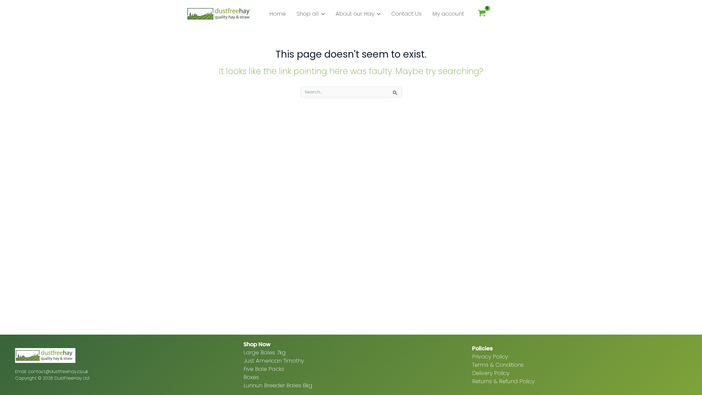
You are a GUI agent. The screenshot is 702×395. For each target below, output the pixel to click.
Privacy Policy (490, 356)
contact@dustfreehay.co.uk (58, 371)
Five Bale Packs (264, 369)
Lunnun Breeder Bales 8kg (278, 385)
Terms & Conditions (497, 365)
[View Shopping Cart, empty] (482, 14)
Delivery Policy (490, 373)
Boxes (251, 377)
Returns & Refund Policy (503, 381)
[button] (322, 13)
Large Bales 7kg (265, 352)
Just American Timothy (274, 361)
